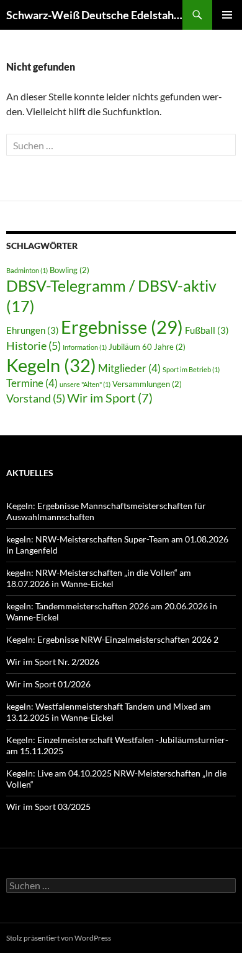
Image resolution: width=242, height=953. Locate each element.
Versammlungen (147, 384)
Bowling (69, 270)
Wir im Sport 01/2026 (48, 684)
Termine (32, 382)
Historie (33, 345)
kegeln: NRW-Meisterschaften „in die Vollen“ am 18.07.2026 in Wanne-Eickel (98, 578)
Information (85, 347)
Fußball (207, 330)
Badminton (27, 270)
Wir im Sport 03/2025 (48, 806)
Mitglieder (129, 368)
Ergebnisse (122, 326)
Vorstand (35, 398)
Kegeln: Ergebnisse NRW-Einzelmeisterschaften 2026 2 (112, 639)
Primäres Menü (227, 15)
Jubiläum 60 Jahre (147, 347)
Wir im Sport (110, 397)
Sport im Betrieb (191, 369)
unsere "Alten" (85, 384)
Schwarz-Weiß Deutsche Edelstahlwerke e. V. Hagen (94, 15)
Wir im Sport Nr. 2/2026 (52, 661)
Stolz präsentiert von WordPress (58, 937)
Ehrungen (32, 330)
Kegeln (51, 365)
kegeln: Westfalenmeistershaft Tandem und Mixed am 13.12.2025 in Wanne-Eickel (108, 712)
